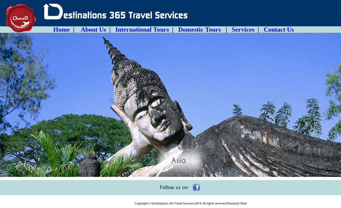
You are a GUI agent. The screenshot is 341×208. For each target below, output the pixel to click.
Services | (243, 29)
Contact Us (276, 29)
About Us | (94, 29)
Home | (65, 29)
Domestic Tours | (200, 29)
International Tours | (142, 29)
